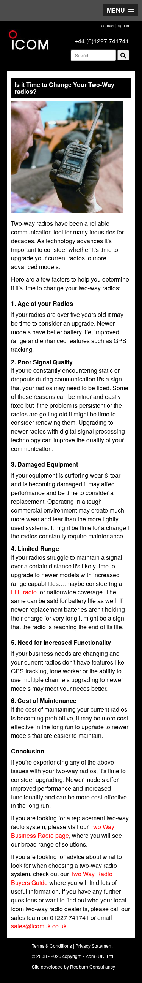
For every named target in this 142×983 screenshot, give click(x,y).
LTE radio (24, 591)
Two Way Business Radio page (62, 831)
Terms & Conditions (52, 945)
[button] (120, 10)
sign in (123, 25)
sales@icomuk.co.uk (39, 925)
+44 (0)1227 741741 (102, 40)
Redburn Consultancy (92, 966)
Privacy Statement (93, 945)
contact (107, 25)
